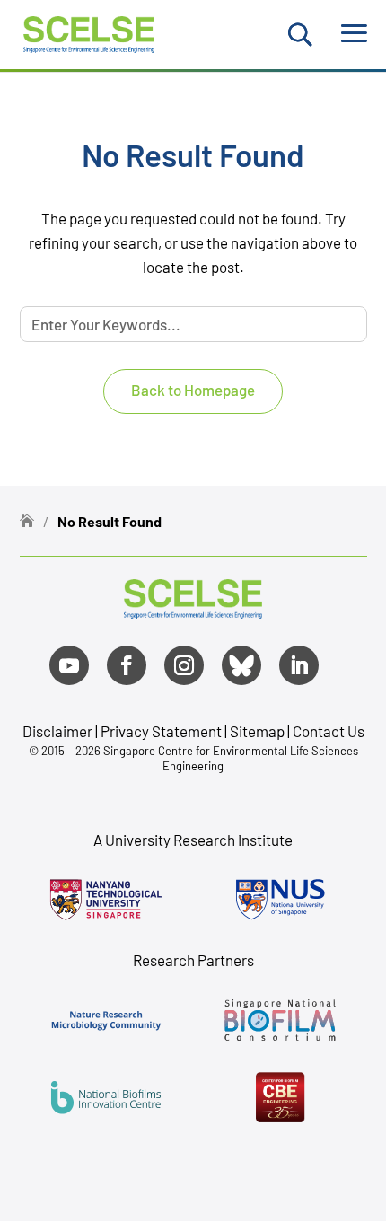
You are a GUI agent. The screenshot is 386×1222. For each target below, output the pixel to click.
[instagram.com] (184, 665)
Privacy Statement (162, 731)
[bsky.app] (241, 665)
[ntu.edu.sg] (107, 899)
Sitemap (257, 731)
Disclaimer (57, 731)
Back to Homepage (193, 390)
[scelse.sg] (89, 32)
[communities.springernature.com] (107, 1020)
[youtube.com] (69, 665)
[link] (193, 612)
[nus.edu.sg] (280, 899)
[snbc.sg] (280, 1020)
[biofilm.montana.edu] (280, 1097)
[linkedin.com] (299, 665)
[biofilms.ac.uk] (107, 1097)
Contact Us (328, 731)
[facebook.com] (126, 665)
